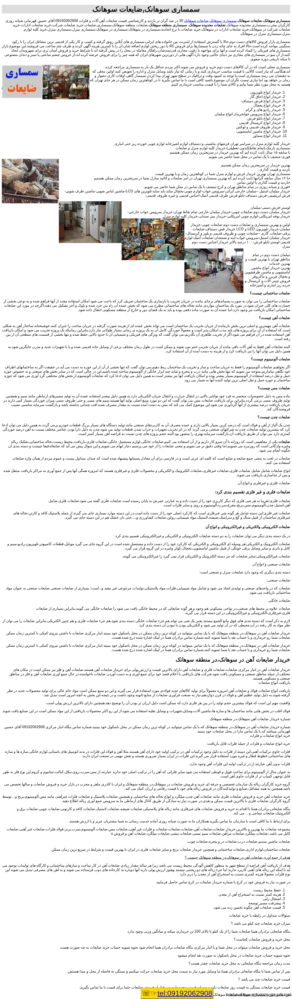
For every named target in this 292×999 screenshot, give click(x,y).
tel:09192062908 (184, 993)
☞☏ (177, 993)
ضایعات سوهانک (196, 21)
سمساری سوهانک (223, 21)
